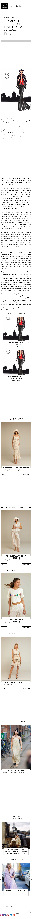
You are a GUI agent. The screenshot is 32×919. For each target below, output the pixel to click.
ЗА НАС (7, 902)
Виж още (26, 474)
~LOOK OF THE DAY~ (16, 770)
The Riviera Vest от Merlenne (16, 682)
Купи (4, 474)
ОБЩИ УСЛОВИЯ (8, 906)
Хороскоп (11, 17)
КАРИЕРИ (15, 902)
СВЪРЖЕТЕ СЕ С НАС (23, 906)
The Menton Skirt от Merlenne (16, 468)
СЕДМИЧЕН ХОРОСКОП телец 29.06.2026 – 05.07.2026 (16, 345)
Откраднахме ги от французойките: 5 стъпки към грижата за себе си (16, 851)
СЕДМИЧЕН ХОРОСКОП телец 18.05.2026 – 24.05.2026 (16, 378)
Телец (5, 17)
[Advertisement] (16, 159)
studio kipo (28, 912)
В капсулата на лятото (16, 891)
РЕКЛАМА (24, 902)
